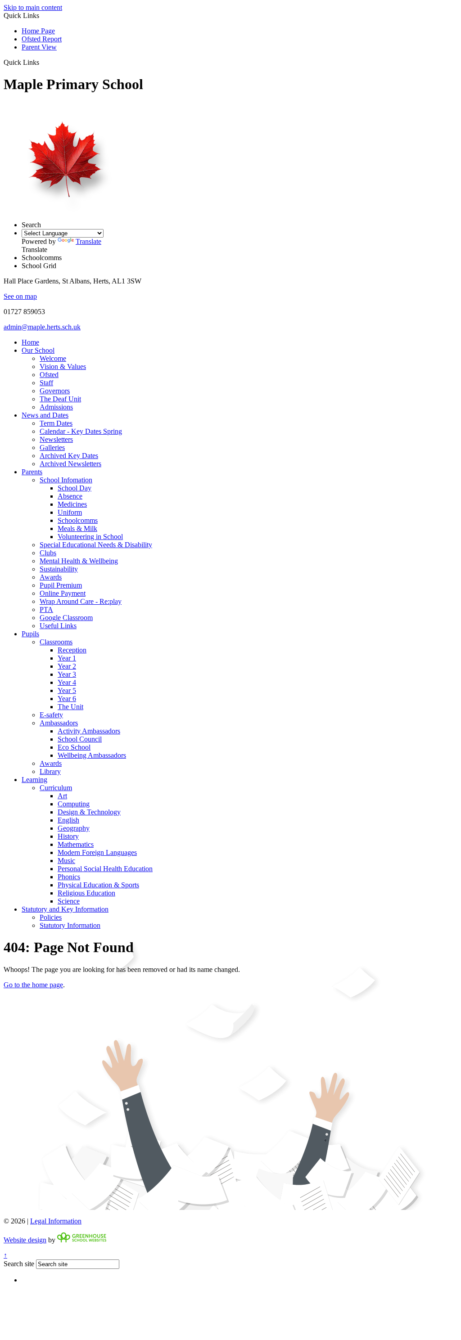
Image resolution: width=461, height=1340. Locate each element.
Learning (34, 779)
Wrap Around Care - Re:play (81, 601)
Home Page (38, 31)
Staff (46, 383)
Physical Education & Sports (98, 885)
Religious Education (86, 893)
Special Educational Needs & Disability (96, 545)
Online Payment (63, 593)
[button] (42, 62)
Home (30, 342)
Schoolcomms (78, 520)
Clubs (48, 553)
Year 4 (67, 682)
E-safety (51, 715)
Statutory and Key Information (65, 909)
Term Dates (56, 423)
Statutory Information (70, 925)
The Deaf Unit (60, 399)
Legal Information (55, 1221)
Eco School (74, 747)
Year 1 (67, 658)
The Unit (70, 706)
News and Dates (45, 415)
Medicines (72, 504)
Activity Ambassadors (89, 731)
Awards (51, 577)
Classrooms (56, 642)
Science (69, 901)
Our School (38, 350)
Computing (74, 804)
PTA (46, 609)
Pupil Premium (61, 585)
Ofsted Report (42, 39)
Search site (19, 1264)
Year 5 (67, 690)
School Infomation (66, 480)
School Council (80, 739)
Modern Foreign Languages (97, 852)
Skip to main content (33, 7)
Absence (70, 496)
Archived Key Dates (69, 455)
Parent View (39, 47)
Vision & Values (63, 366)
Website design (25, 1240)
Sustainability (59, 569)
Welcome (53, 358)
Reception (72, 650)
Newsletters (56, 439)
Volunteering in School (90, 536)
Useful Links (58, 626)
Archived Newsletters (70, 464)
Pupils (30, 634)
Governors (55, 391)
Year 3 (67, 674)
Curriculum (56, 787)
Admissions (56, 407)
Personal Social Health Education (105, 868)
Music (66, 860)
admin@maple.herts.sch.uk (42, 327)
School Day (74, 488)
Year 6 (67, 698)
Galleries (52, 447)
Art (62, 796)
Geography (74, 828)
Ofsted (49, 374)
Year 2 (67, 666)
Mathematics (76, 844)
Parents (32, 472)
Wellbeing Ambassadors (92, 755)
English (68, 820)
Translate (88, 241)
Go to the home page (33, 985)
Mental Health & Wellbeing (79, 561)
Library (50, 771)
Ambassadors (59, 723)
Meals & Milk (77, 528)
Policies (51, 917)
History (68, 836)
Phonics (69, 877)
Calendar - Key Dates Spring (81, 431)
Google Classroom (66, 617)
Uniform (70, 512)
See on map (20, 296)
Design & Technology (89, 812)
